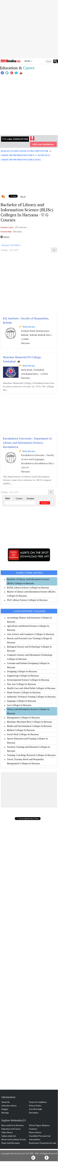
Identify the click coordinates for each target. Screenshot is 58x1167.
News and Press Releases (12, 1125)
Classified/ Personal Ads (40, 1136)
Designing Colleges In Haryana (22, 671)
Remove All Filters (11, 245)
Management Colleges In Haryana (23, 717)
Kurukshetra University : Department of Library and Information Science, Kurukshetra (27, 443)
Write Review (28, 326)
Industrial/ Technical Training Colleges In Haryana (31, 696)
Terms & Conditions (38, 1102)
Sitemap (5, 1112)
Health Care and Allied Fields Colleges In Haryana (31, 688)
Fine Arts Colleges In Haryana (21, 684)
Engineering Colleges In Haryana (23, 675)
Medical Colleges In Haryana (21, 730)
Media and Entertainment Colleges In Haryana (29, 726)
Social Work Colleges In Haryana (23, 734)
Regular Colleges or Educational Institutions (24, 151)
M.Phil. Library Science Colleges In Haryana (28, 587)
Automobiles (34, 1139)
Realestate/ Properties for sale (42, 1143)
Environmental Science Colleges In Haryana (28, 679)
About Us (5, 1102)
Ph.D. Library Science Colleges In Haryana (27, 600)
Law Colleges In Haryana (19, 705)
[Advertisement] (29, 29)
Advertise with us (9, 1105)
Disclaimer (33, 1112)
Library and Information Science (17, 155)
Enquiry (4, 1109)
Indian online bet (8, 1136)
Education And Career (11, 1128)
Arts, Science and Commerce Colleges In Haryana (30, 634)
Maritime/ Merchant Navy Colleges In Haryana (29, 721)
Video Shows (7, 1132)
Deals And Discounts (10, 1143)
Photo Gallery (35, 1132)
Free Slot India (35, 1109)
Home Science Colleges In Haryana (24, 692)
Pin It (22, 196)
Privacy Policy (35, 1105)
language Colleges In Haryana (21, 700)
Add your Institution (43, 144)
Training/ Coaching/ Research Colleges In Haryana (31, 755)
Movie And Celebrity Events (13, 1139)
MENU (6, 237)
